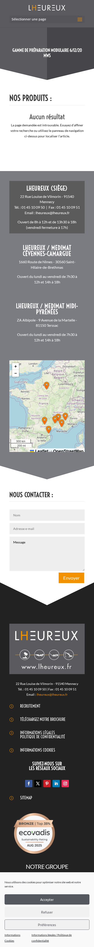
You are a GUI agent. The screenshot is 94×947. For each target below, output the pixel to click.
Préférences (47, 925)
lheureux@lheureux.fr (53, 212)
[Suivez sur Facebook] (28, 783)
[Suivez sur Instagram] (65, 783)
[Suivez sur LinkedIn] (56, 783)
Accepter (47, 899)
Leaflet (41, 451)
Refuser (47, 912)
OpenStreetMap (68, 451)
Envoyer (71, 578)
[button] (47, 386)
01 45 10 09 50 (33, 207)
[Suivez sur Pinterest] (47, 783)
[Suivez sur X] (38, 783)
